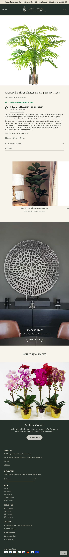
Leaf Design (13, 549)
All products (8, 494)
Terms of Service (9, 497)
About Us (7, 465)
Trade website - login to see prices (15, 97)
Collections (7, 491)
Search (6, 489)
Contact (6, 461)
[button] (32, 84)
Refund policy (8, 500)
